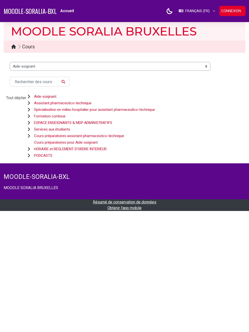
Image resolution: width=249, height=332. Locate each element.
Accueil (14, 47)
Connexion (231, 11)
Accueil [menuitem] (67, 11)
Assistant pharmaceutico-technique (62, 103)
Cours (28, 47)
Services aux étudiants (52, 129)
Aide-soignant (45, 96)
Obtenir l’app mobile (124, 208)
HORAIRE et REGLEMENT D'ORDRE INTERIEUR (70, 149)
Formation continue (49, 116)
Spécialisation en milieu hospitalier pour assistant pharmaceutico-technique (94, 109)
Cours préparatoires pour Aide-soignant (66, 142)
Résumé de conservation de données (124, 202)
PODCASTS (43, 155)
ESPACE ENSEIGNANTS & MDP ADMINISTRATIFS (73, 123)
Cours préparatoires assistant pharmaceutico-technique (79, 136)
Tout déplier (16, 98)
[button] (196, 11)
